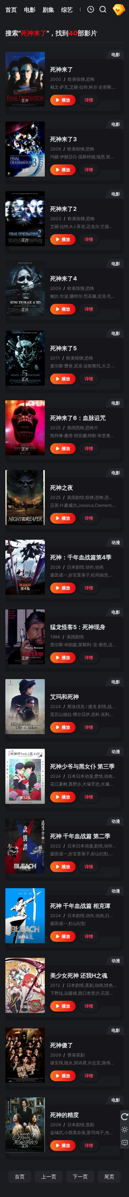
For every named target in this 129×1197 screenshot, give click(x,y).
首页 (20, 1176)
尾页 (109, 1176)
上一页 (48, 1176)
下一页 (80, 1176)
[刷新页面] (124, 1116)
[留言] (124, 1142)
